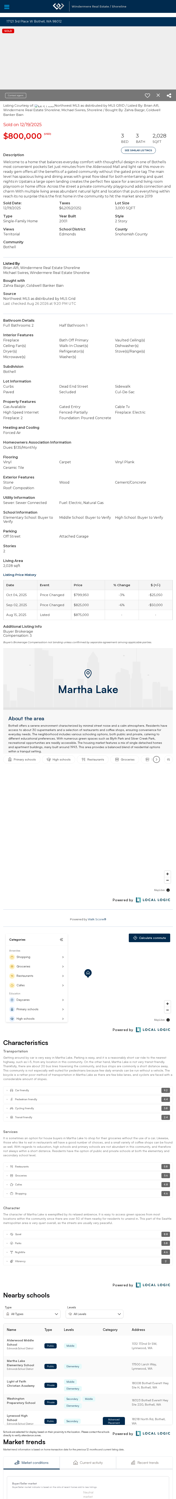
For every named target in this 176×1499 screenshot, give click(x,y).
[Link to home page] (58, 8)
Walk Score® (97, 919)
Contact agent (15, 95)
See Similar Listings (138, 150)
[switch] (147, 95)
